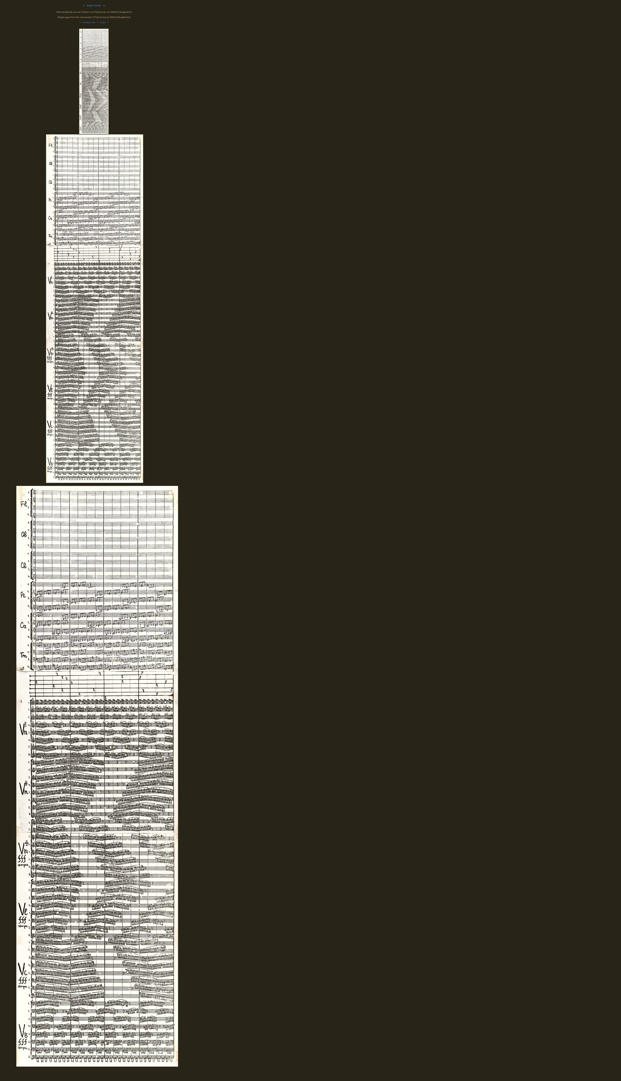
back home (94, 5)
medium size (88, 22)
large (102, 22)
